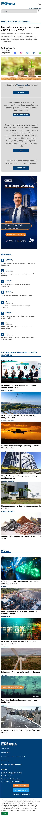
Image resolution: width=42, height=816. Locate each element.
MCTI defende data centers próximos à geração (17, 295)
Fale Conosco (5, 749)
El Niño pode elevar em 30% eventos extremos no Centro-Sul (18, 264)
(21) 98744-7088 (16, 773)
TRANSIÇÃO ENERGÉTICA (7, 360)
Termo (33, 810)
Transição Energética (21, 21)
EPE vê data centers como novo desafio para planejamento (16, 306)
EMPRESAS (4, 705)
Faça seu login (23, 85)
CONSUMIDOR (4, 647)
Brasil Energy (5, 761)
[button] (40, 3)
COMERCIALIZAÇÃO (6, 616)
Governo (8, 291)
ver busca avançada (35, 8)
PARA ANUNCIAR (21, 790)
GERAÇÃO (3, 556)
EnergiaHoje (6, 21)
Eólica (7, 323)
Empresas (8, 270)
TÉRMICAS (4, 586)
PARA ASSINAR (21, 786)
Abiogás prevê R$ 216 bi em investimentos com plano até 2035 (17, 338)
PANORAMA (4, 675)
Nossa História (5, 753)
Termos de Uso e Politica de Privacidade (13, 757)
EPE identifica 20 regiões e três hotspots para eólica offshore (16, 328)
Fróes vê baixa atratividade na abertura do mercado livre (15, 285)
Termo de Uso (9, 808)
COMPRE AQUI (21, 168)
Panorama (9, 259)
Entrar (21, 92)
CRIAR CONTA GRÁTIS (21, 115)
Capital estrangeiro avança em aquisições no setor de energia (18, 274)
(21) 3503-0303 (6, 773)
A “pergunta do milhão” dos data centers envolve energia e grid (18, 317)
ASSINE (21, 151)
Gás (7, 333)
